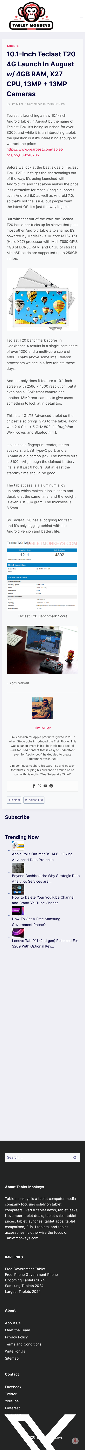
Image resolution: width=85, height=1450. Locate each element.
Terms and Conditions (23, 1344)
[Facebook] (34, 786)
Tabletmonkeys (17, 1199)
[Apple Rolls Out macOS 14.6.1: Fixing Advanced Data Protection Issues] (46, 846)
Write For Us (15, 1351)
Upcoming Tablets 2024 (25, 1280)
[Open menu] (81, 16)
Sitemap (12, 1358)
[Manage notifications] (75, 1441)
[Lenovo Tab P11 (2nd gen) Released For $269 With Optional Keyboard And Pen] (46, 933)
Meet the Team (17, 1330)
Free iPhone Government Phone (31, 1274)
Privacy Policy (16, 1337)
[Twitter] (39, 786)
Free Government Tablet (25, 1269)
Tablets (13, 45)
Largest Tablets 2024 (23, 1291)
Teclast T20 (34, 800)
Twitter (11, 1394)
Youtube (12, 1401)
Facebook (13, 1387)
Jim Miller (17, 104)
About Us (13, 1323)
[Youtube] (45, 786)
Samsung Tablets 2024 (24, 1286)
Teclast (14, 800)
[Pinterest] (51, 786)
